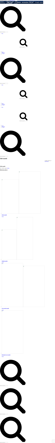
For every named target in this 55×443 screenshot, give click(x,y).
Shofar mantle (4, 214)
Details (3, 216)
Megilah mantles (5, 261)
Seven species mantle (5, 308)
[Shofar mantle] (23, 192)
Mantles (8, 168)
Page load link (47, 161)
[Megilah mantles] (23, 238)
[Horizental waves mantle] (23, 332)
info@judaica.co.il (12, 0)
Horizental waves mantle (6, 354)
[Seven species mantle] (23, 285)
